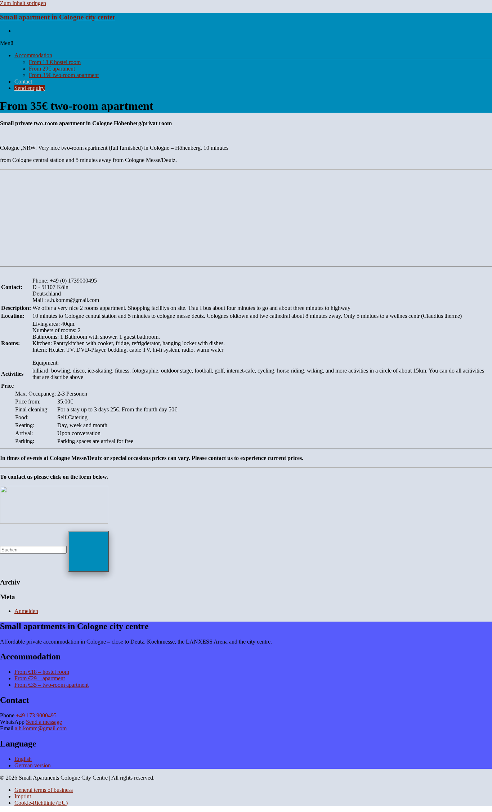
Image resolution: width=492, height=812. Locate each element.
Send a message (44, 722)
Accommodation (33, 55)
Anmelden (26, 611)
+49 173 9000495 (36, 715)
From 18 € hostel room (55, 62)
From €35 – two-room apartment (51, 685)
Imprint (22, 796)
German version (32, 765)
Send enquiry (29, 88)
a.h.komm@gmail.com (41, 728)
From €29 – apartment (39, 678)
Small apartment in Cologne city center (57, 17)
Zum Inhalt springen (23, 3)
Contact (23, 81)
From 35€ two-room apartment (64, 75)
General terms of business (43, 790)
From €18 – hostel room (41, 672)
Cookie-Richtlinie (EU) (41, 803)
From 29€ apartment (52, 69)
